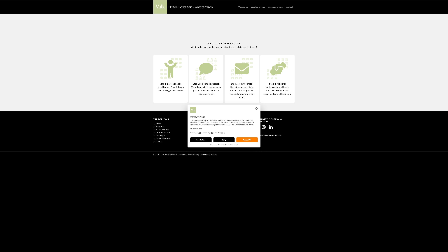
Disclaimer (204, 154)
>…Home (157, 123)
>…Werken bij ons (161, 129)
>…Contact (158, 141)
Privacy (214, 154)
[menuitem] (243, 7)
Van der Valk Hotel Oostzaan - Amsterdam (179, 154)
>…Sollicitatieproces (162, 138)
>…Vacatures (158, 126)
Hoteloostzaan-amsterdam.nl (268, 135)
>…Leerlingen (159, 135)
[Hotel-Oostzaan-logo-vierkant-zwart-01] (183, 7)
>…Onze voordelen (161, 132)
